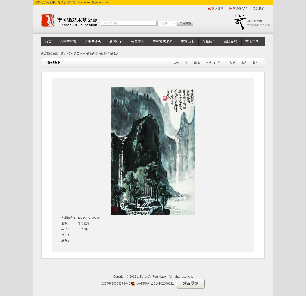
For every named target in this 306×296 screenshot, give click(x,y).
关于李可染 (68, 41)
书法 (209, 62)
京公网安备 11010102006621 (154, 283)
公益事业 (137, 41)
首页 (48, 41)
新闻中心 (116, 41)
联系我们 (258, 8)
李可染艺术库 (163, 41)
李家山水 (187, 41)
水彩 (244, 62)
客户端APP (240, 8)
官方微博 (217, 8)
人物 (176, 62)
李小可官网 (256, 23)
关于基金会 (93, 41)
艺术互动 (252, 41)
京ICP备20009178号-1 (116, 283)
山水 (103, 53)
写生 (220, 62)
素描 (232, 62)
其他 (255, 62)
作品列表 (92, 53)
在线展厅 (209, 41)
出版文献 (230, 41)
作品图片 (113, 53)
